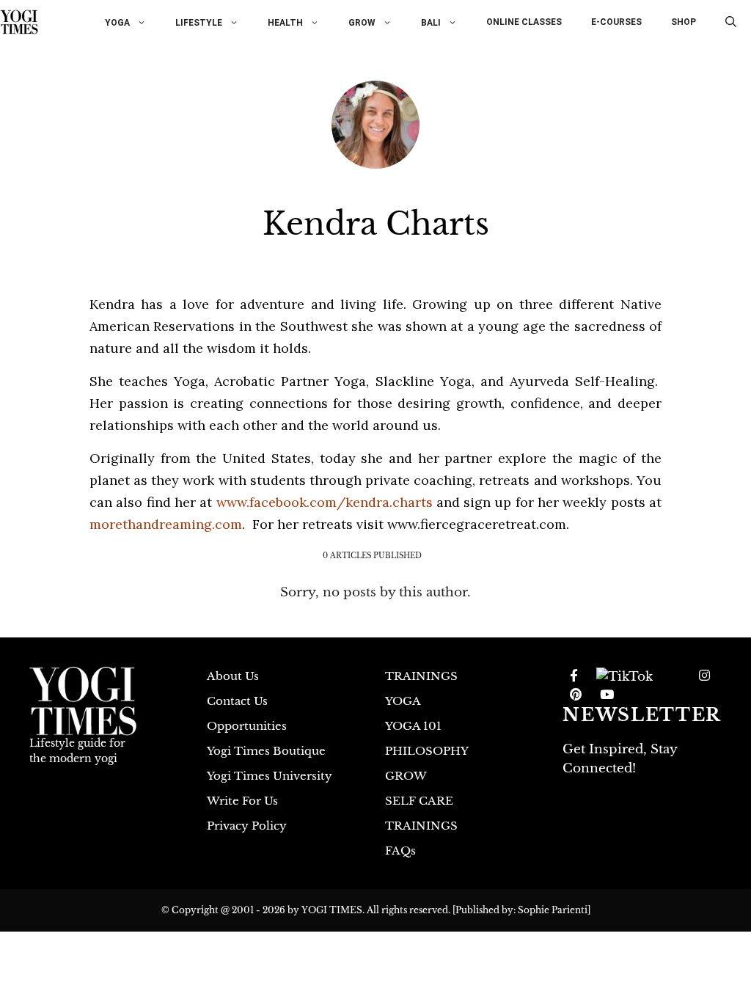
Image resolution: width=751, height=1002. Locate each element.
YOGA (117, 22)
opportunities (247, 726)
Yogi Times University (269, 776)
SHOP (683, 22)
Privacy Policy (247, 826)
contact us (237, 701)
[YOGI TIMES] (19, 22)
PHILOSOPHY (427, 751)
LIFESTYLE (198, 22)
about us (233, 676)
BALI (431, 22)
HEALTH (285, 22)
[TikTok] (624, 676)
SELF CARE (419, 801)
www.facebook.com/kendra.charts (324, 502)
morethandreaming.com (165, 524)
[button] (731, 22)
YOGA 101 (413, 726)
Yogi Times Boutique (266, 751)
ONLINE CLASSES (524, 22)
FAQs (400, 850)
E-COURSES (616, 22)
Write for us (242, 801)
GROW (362, 22)
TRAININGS (421, 676)
